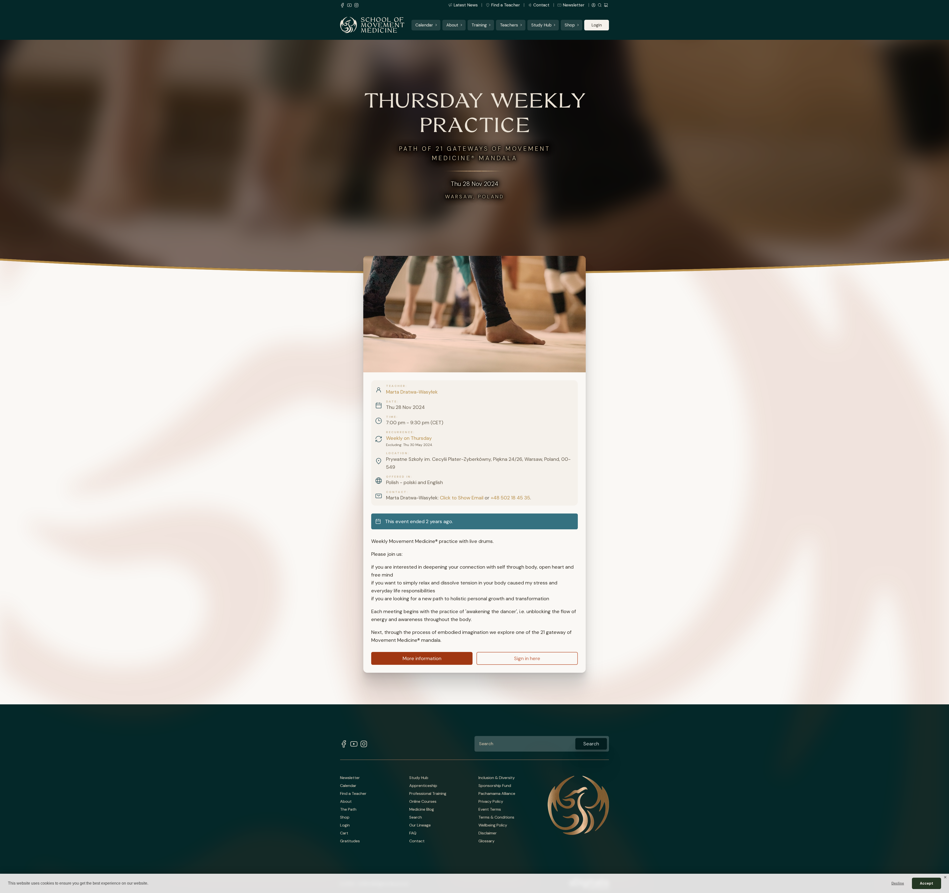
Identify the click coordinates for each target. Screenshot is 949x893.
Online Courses (422, 802)
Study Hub (541, 25)
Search (415, 817)
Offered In (398, 476)
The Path (348, 809)
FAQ (412, 833)
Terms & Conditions (496, 817)
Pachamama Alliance (496, 794)
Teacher (396, 386)
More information (422, 658)
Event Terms (489, 809)
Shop (570, 25)
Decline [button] (897, 883)
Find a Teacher (505, 5)
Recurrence (399, 432)
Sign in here (527, 658)
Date (391, 401)
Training (479, 25)
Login (596, 25)
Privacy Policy (490, 802)
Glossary (486, 841)
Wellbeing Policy (492, 825)
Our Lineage (420, 825)
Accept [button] (926, 883)
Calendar (424, 25)
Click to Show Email (461, 497)
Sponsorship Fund (494, 786)
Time (391, 417)
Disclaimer (487, 833)
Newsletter (573, 5)
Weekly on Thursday (409, 438)
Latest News (465, 5)
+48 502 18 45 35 (510, 497)
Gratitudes (350, 841)
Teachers (509, 25)
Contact (541, 5)
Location (397, 453)
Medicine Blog (421, 809)
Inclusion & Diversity (496, 778)
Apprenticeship (423, 786)
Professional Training (427, 794)
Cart (344, 833)
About (452, 25)
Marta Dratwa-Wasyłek (412, 392)
